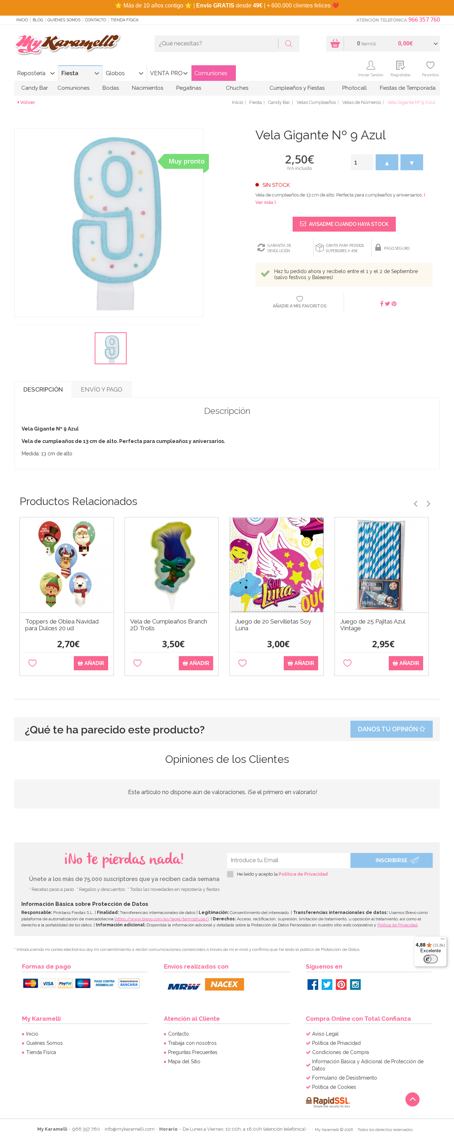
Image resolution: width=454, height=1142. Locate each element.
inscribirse (392, 860)
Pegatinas (188, 88)
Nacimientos (147, 88)
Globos (115, 73)
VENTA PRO (166, 73)
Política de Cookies (334, 1087)
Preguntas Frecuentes (192, 1052)
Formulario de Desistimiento (344, 1078)
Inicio (22, 20)
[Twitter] (327, 984)
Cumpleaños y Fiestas (297, 88)
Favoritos (430, 74)
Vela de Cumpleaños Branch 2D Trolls (168, 625)
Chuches (237, 88)
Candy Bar (34, 88)
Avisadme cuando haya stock (348, 224)
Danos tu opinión (388, 729)
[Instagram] (355, 984)
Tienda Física (124, 20)
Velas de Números (361, 102)
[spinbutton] (362, 162)
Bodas (111, 88)
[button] (387, 162)
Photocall (354, 88)
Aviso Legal (325, 1034)
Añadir (93, 663)
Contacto (95, 20)
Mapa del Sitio (184, 1061)
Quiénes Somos (64, 20)
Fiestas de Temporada (408, 88)
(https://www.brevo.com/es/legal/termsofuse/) (162, 918)
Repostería (31, 73)
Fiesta (69, 73)
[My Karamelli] (67, 45)
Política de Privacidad (303, 874)
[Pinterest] (341, 984)
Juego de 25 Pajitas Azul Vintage (372, 625)
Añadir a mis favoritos (300, 306)
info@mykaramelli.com (130, 1129)
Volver (27, 102)
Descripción (43, 389)
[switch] (430, 959)
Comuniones (210, 73)
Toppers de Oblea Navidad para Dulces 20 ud (62, 625)
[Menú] (442, 940)
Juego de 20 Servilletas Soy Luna (273, 625)
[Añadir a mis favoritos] (32, 663)
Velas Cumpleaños (316, 102)
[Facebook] (312, 984)
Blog (38, 20)
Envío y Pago (101, 389)
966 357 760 (424, 19)
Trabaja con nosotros (192, 1043)
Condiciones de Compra (340, 1052)
